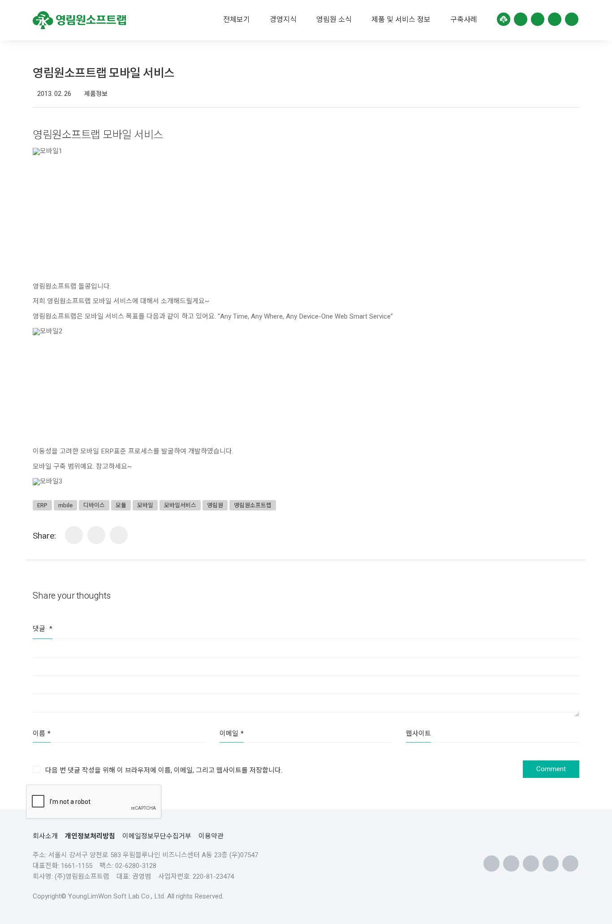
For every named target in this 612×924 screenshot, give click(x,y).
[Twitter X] (119, 535)
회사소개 (45, 836)
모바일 (145, 505)
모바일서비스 (180, 505)
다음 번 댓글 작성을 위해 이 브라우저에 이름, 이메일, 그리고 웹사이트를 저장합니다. (163, 770)
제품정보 (96, 94)
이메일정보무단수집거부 (156, 836)
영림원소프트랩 (253, 505)
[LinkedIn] (74, 535)
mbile (65, 505)
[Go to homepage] (79, 20)
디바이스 (94, 505)
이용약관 (211, 836)
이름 (42, 733)
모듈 (121, 505)
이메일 (232, 733)
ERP (42, 505)
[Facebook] (96, 535)
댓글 (42, 629)
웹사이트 (418, 733)
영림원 (215, 505)
